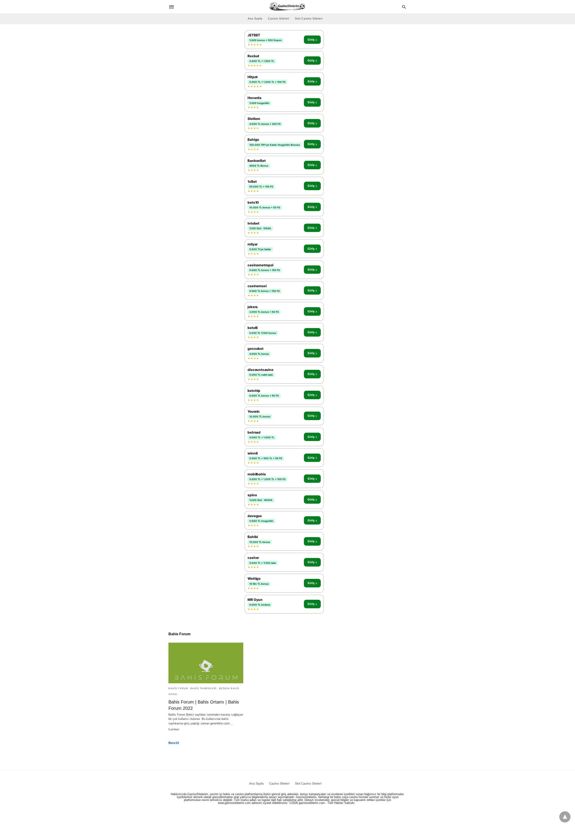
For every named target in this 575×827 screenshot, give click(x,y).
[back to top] (565, 817)
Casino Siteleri (278, 18)
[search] (404, 6)
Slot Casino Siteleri (309, 18)
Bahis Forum (178, 688)
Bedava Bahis (229, 688)
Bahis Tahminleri (203, 688)
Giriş (312, 39)
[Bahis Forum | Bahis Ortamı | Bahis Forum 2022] (205, 663)
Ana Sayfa (255, 18)
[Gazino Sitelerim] (287, 6)
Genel (173, 694)
